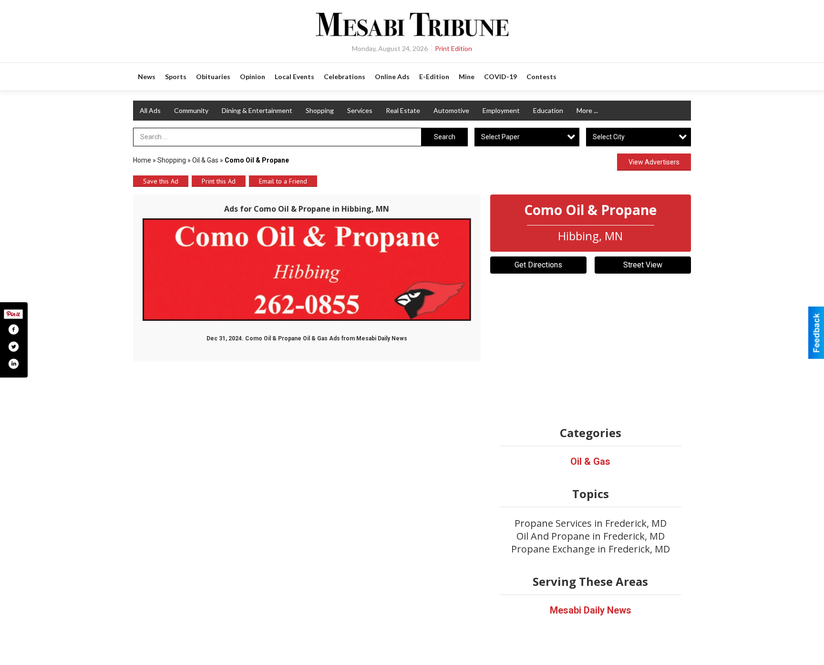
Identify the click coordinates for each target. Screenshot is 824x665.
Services (359, 110)
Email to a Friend (283, 181)
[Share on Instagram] (13, 363)
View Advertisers (654, 162)
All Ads (150, 110)
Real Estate (403, 110)
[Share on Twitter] (13, 346)
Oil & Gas (205, 160)
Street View (642, 264)
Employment (501, 110)
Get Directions (538, 264)
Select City (609, 137)
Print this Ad (219, 181)
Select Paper (500, 137)
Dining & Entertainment (257, 110)
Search (444, 137)
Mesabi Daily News (590, 610)
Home (142, 160)
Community (191, 110)
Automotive (451, 110)
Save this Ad (160, 181)
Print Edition (453, 48)
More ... (587, 110)
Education (548, 110)
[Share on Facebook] (13, 329)
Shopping (320, 110)
